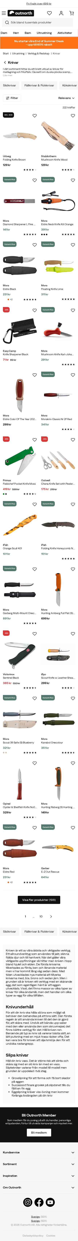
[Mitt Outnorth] (61, 13)
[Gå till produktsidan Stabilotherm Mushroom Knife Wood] (58, 136)
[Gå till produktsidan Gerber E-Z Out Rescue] (58, 848)
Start (6, 53)
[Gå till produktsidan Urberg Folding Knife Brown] (20, 136)
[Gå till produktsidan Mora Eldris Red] (20, 848)
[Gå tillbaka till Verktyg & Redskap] (5, 62)
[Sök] (5, 22)
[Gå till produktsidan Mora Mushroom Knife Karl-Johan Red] (58, 331)
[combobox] (37, 22)
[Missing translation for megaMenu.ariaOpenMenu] (4, 13)
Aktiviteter (65, 32)
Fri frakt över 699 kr (39, 2)
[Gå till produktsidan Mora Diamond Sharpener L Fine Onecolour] (20, 201)
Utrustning (44, 32)
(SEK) (39, 1216)
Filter (14, 98)
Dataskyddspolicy (33, 1235)
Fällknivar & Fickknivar (39, 85)
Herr (16, 32)
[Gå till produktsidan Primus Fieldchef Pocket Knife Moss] (20, 460)
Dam (4, 32)
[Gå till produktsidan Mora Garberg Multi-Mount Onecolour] (20, 590)
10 (41, 916)
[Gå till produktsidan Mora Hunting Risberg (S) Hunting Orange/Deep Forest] (58, 784)
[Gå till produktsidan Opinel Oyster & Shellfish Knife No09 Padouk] (20, 784)
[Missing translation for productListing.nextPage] (51, 916)
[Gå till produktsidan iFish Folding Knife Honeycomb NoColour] (58, 525)
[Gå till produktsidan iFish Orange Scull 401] (20, 525)
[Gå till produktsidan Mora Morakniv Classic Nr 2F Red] (58, 395)
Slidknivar (9, 85)
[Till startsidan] (21, 13)
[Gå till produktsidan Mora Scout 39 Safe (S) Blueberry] (20, 719)
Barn (28, 32)
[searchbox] (41, 22)
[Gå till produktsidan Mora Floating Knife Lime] (58, 265)
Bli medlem (39, 1132)
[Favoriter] (49, 13)
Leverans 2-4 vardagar (39, 7)
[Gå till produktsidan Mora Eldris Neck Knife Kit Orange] (58, 201)
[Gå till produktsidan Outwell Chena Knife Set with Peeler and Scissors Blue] (58, 460)
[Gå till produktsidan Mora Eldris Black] (20, 265)
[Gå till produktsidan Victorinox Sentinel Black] (20, 654)
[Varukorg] (71, 13)
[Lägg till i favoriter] (34, 116)
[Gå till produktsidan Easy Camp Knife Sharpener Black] (20, 331)
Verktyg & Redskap (38, 53)
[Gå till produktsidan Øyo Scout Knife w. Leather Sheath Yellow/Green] (58, 654)
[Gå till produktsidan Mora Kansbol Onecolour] (58, 719)
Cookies (50, 1235)
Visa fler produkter (39, 899)
